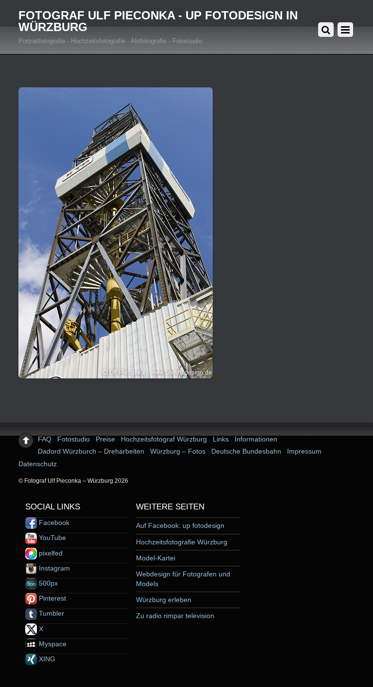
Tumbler (50, 613)
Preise (105, 439)
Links (221, 439)
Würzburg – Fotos (177, 451)
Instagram (53, 568)
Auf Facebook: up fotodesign (180, 525)
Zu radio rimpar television (175, 616)
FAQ (44, 439)
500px (47, 583)
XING (46, 659)
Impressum (304, 451)
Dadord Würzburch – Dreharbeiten (91, 451)
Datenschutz (37, 464)
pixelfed (50, 553)
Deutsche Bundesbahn (246, 451)
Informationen (256, 439)
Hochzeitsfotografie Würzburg (181, 542)
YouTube (51, 537)
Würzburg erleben (163, 600)
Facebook (53, 522)
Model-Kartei (155, 558)
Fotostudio (73, 439)
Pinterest (51, 598)
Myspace (52, 644)
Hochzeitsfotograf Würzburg (164, 439)
